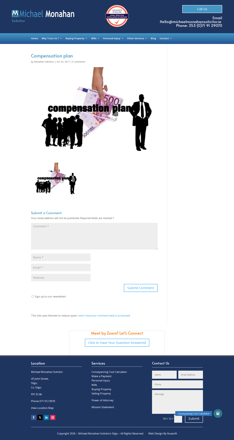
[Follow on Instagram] (52, 417)
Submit (193, 418)
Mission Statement (103, 407)
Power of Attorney (102, 400)
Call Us (202, 9)
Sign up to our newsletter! (50, 296)
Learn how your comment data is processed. (104, 315)
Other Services (135, 38)
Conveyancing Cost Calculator (109, 372)
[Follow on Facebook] (33, 417)
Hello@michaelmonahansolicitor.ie (190, 21)
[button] (217, 413)
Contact (164, 38)
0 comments (78, 61)
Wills (93, 38)
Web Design (155, 433)
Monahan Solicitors (44, 61)
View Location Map (42, 408)
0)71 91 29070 (210, 25)
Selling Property (101, 393)
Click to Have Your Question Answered (117, 342)
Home (34, 38)
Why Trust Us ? (50, 38)
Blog (153, 38)
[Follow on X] (40, 417)
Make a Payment (101, 376)
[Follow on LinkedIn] (46, 417)
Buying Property (75, 38)
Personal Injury (111, 38)
